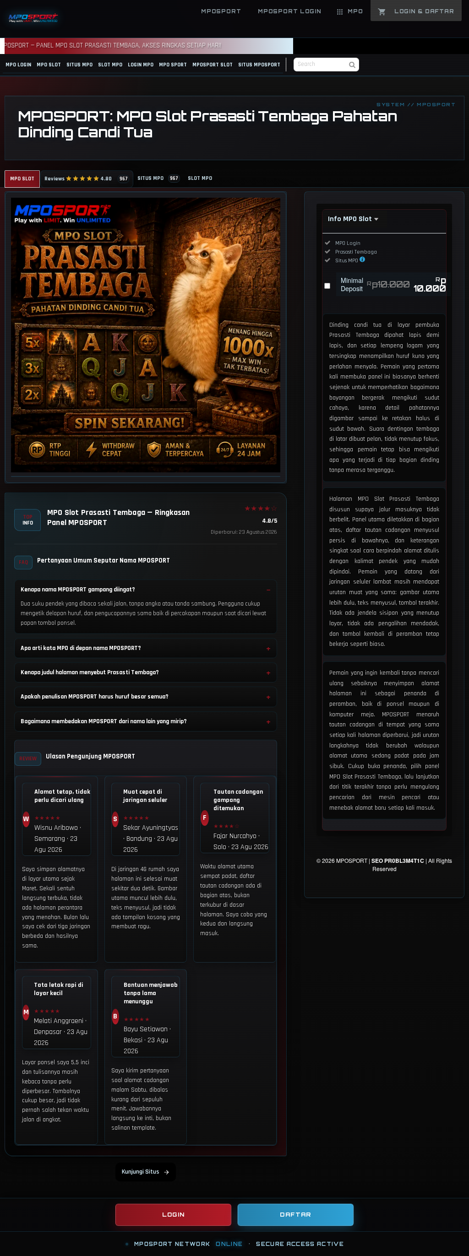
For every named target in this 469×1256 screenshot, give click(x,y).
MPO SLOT (49, 64)
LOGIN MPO (140, 64)
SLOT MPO (110, 64)
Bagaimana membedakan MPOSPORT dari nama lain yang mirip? (104, 721)
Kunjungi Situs (140, 1172)
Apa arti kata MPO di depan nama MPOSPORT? (81, 648)
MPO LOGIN (18, 64)
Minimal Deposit (393, 284)
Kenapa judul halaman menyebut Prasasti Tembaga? (90, 672)
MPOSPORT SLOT (212, 64)
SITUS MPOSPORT (259, 64)
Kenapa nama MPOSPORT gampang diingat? (78, 589)
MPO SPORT (173, 64)
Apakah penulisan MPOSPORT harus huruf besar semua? (95, 697)
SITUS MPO (79, 64)
